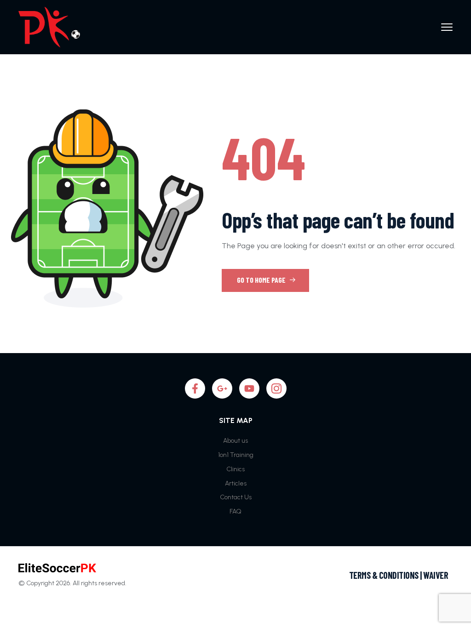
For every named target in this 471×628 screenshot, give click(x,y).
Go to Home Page (262, 279)
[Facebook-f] (195, 388)
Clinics (235, 469)
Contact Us (236, 497)
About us (235, 441)
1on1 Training (235, 455)
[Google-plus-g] (222, 388)
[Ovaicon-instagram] (276, 388)
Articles (236, 483)
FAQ (235, 511)
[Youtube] (249, 388)
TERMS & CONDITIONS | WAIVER (398, 575)
